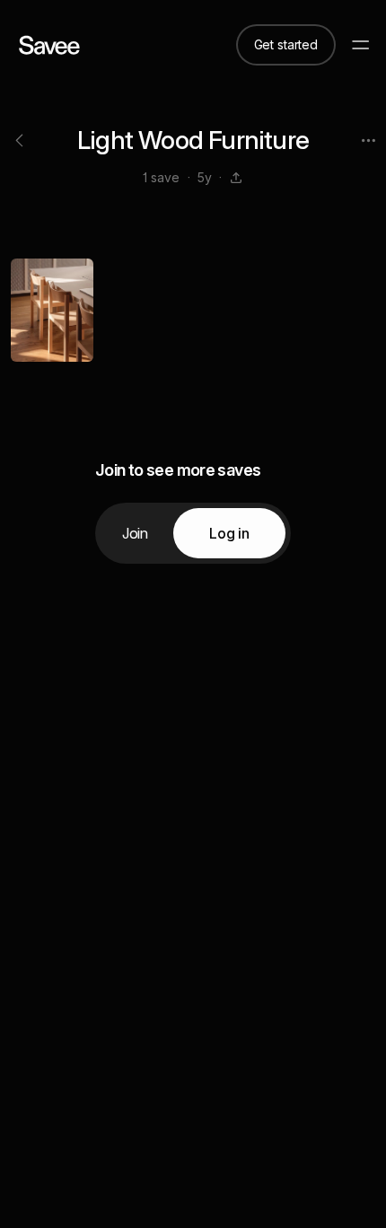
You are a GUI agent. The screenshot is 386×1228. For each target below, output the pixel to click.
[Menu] (361, 45)
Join (135, 533)
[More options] (368, 140)
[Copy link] (236, 178)
